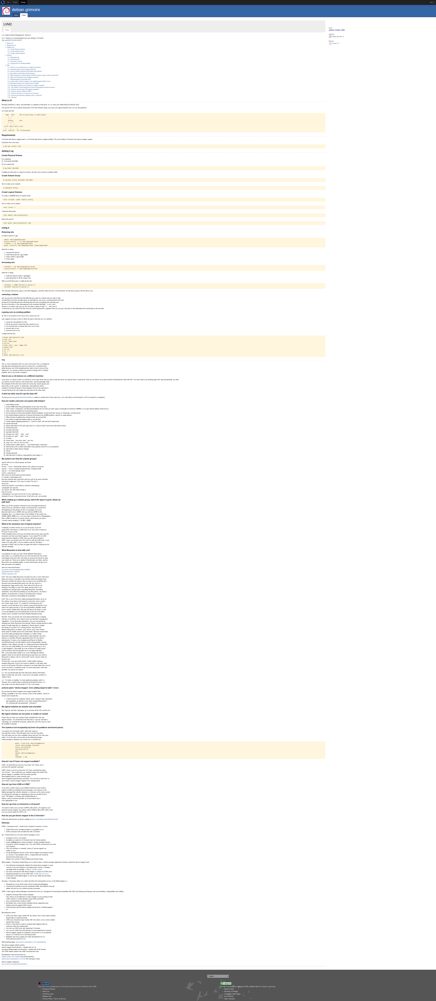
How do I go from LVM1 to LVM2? (20, 91)
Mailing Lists (47, 996)
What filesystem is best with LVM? (19, 79)
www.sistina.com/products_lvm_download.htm (31, 942)
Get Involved (228, 996)
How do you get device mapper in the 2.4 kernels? (25, 95)
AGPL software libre (252, 986)
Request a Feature (231, 991)
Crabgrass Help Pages (232, 994)
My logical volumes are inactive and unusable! (23, 83)
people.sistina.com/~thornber (11, 957)
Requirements (10, 45)
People (15, 2)
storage (337, 30)
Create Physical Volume (16, 49)
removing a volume (15, 61)
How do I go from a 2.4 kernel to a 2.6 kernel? (23, 93)
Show (7, 30)
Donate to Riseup (49, 989)
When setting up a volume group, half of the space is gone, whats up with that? (33, 75)
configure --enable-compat (33, 869)
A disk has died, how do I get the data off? (22, 69)
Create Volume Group (16, 51)
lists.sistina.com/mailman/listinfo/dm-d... (15, 964)
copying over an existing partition (19, 63)
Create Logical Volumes (16, 53)
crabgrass (240, 986)
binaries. (14, 850)
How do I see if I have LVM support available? (23, 89)
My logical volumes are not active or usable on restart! (26, 85)
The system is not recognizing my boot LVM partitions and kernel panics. (31, 87)
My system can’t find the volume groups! (21, 73)
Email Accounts (48, 994)
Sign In (432, 2)
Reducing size (13, 57)
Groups (23, 2)
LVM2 (343, 30)
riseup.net (54, 986)
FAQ (7, 65)
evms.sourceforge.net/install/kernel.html (45, 819)
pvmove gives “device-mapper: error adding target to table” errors (29, 81)
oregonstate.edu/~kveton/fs (11, 572)
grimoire (331, 30)
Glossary (12, 97)
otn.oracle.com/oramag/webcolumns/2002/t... (16, 569)
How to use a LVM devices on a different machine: (24, 67)
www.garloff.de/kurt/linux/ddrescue (23, 397)
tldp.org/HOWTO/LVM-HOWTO (12, 40)
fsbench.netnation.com (9, 574)
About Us (46, 991)
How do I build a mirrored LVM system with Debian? (25, 71)
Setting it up (9, 47)
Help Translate (229, 999)
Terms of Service (60, 999)
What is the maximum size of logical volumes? (23, 77)
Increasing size (14, 59)
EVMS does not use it (41, 874)
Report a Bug (229, 989)
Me (8, 2)
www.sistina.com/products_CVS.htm (14, 959)
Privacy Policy (47, 999)
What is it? (9, 43)
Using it (8, 55)
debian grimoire (26, 9)
